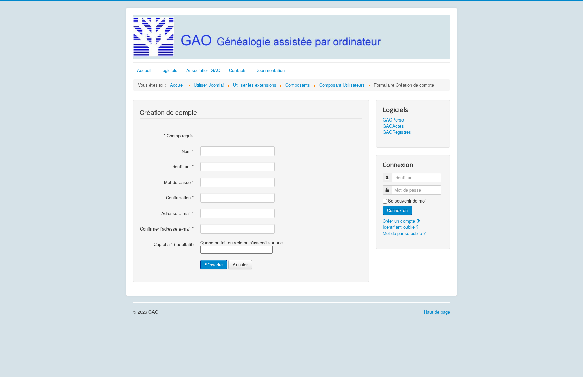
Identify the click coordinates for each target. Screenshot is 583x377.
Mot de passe (179, 182)
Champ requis (179, 136)
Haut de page (437, 311)
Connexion (397, 210)
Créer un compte (399, 221)
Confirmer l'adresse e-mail (167, 229)
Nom (188, 151)
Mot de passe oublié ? (404, 233)
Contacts (238, 70)
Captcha (163, 244)
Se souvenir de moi (407, 201)
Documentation (270, 70)
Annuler (240, 264)
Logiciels (168, 70)
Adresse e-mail (177, 213)
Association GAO (203, 70)
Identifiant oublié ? (400, 227)
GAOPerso (393, 120)
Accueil (144, 70)
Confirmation (180, 198)
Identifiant (182, 167)
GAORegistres (397, 132)
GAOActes (393, 126)
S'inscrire (214, 264)
